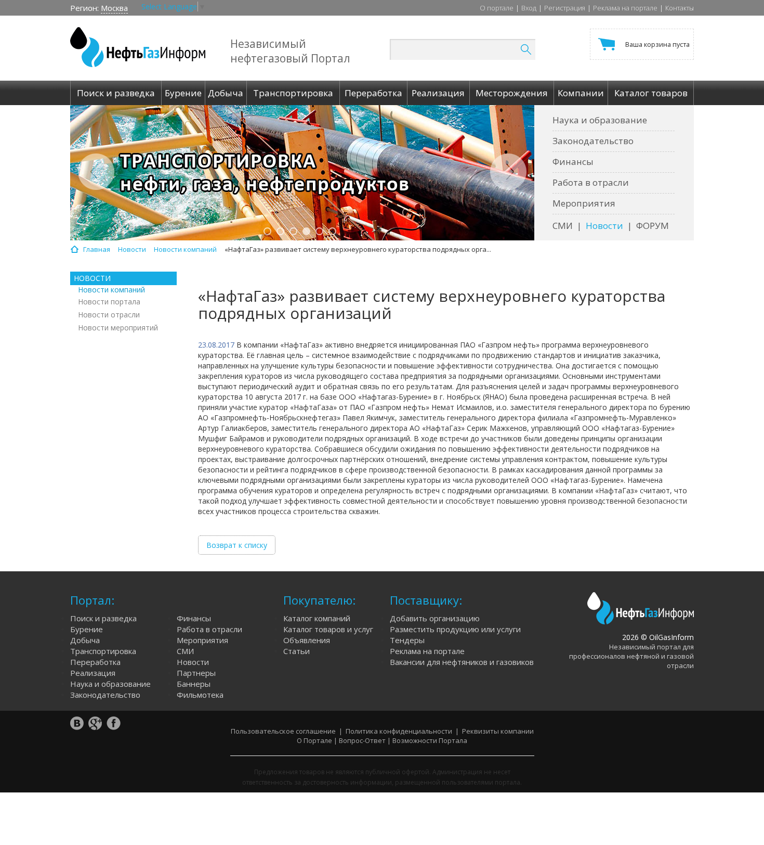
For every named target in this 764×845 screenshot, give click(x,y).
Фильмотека (200, 694)
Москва (114, 8)
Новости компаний (111, 290)
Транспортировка (103, 651)
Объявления (306, 640)
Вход (528, 7)
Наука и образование (599, 120)
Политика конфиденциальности (399, 731)
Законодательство (593, 141)
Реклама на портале (625, 7)
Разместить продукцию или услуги (455, 629)
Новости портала (109, 301)
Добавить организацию (435, 618)
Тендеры (407, 640)
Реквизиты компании (498, 731)
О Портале (314, 740)
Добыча (85, 640)
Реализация (92, 673)
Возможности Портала (429, 740)
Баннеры (193, 683)
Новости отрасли (109, 314)
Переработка (95, 662)
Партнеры (196, 673)
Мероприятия (583, 203)
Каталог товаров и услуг (328, 629)
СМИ (562, 226)
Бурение (86, 629)
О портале (496, 7)
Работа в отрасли (590, 182)
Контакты (679, 7)
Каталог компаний (316, 618)
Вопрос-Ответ (362, 740)
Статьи (296, 651)
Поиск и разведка (103, 618)
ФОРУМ (652, 226)
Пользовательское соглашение (283, 731)
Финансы (573, 162)
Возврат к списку (236, 545)
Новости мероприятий (118, 327)
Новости (604, 226)
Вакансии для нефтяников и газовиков (462, 662)
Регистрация (564, 7)
